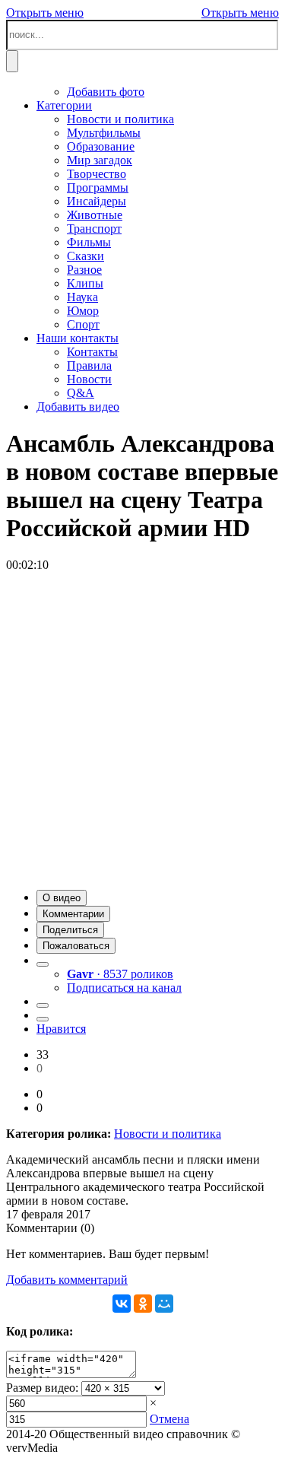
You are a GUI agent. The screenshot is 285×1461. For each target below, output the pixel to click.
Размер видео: (42, 1387)
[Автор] (42, 964)
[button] (61, 898)
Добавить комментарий (67, 1279)
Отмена (169, 1418)
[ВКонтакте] (121, 1303)
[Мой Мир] (164, 1303)
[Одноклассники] (143, 1303)
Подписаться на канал (124, 987)
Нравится (61, 1028)
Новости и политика (167, 1133)
